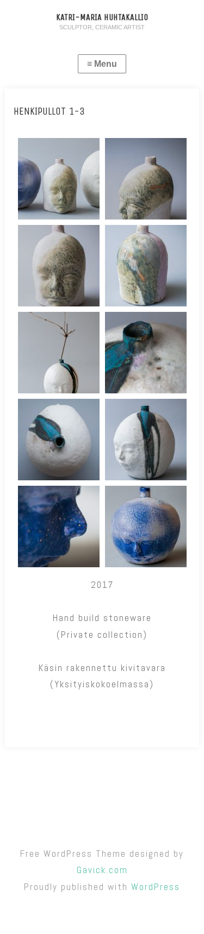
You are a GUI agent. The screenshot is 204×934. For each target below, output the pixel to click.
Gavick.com (102, 870)
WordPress (155, 887)
